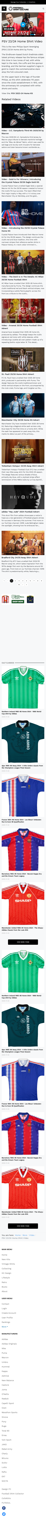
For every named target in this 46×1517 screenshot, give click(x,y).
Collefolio (32, 2)
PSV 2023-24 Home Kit (22, 93)
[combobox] (43, 8)
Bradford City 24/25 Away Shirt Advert (20, 557)
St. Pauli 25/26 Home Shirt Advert (18, 374)
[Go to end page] (26, 584)
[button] (4, 8)
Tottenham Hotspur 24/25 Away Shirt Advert (23, 466)
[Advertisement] (23, 633)
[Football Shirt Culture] (18, 8)
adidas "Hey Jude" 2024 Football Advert (20, 512)
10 (19, 584)
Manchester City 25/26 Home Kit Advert (20, 420)
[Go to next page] (22, 584)
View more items (23, 942)
